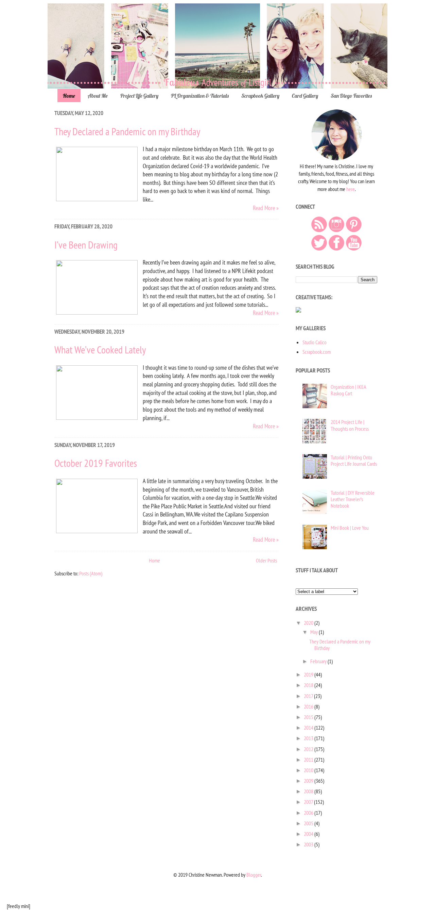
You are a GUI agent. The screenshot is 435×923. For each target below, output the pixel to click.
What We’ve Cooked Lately (100, 349)
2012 (309, 749)
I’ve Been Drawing (86, 244)
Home (69, 95)
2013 (309, 738)
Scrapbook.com (316, 351)
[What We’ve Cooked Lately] (96, 417)
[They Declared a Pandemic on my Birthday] (96, 199)
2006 (309, 812)
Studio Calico (314, 342)
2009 (309, 780)
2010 (309, 770)
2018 (309, 685)
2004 (309, 833)
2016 (309, 706)
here (350, 189)
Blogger (253, 874)
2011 (309, 759)
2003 (309, 844)
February (319, 661)
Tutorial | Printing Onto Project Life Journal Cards (354, 460)
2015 (309, 717)
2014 (309, 727)
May (314, 631)
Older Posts (266, 560)
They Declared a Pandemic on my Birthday (127, 131)
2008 (309, 791)
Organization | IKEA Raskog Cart (348, 390)
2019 (309, 674)
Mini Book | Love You (350, 527)
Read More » (266, 208)
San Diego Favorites (351, 95)
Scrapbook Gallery (260, 95)
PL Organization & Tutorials (200, 95)
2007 (309, 801)
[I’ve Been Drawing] (96, 312)
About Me (98, 95)
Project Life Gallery (139, 95)
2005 (309, 823)
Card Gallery (305, 95)
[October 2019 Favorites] (96, 531)
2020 (309, 622)
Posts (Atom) (90, 573)
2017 (309, 696)
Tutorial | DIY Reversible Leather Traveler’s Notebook (353, 499)
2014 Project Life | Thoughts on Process (350, 425)
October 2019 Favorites (95, 463)
